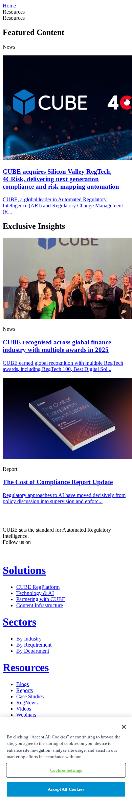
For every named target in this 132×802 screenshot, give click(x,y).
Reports (24, 690)
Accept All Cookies (66, 789)
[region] (66, 759)
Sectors (19, 622)
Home (9, 5)
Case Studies (30, 696)
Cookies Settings (66, 770)
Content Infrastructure (39, 605)
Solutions (24, 570)
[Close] (123, 726)
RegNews (27, 702)
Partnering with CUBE (40, 599)
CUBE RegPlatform (38, 587)
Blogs (22, 684)
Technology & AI (35, 593)
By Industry (29, 639)
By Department (32, 651)
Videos (23, 709)
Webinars (26, 715)
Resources (26, 667)
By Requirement (33, 645)
